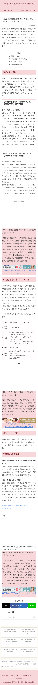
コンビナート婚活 (16, 62)
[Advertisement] (19, 215)
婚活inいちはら (15, 56)
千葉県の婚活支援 (16, 65)
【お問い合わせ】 (28, 675)
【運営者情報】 (19, 678)
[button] (34, 617)
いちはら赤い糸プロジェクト (20, 59)
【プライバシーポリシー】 (9, 675)
